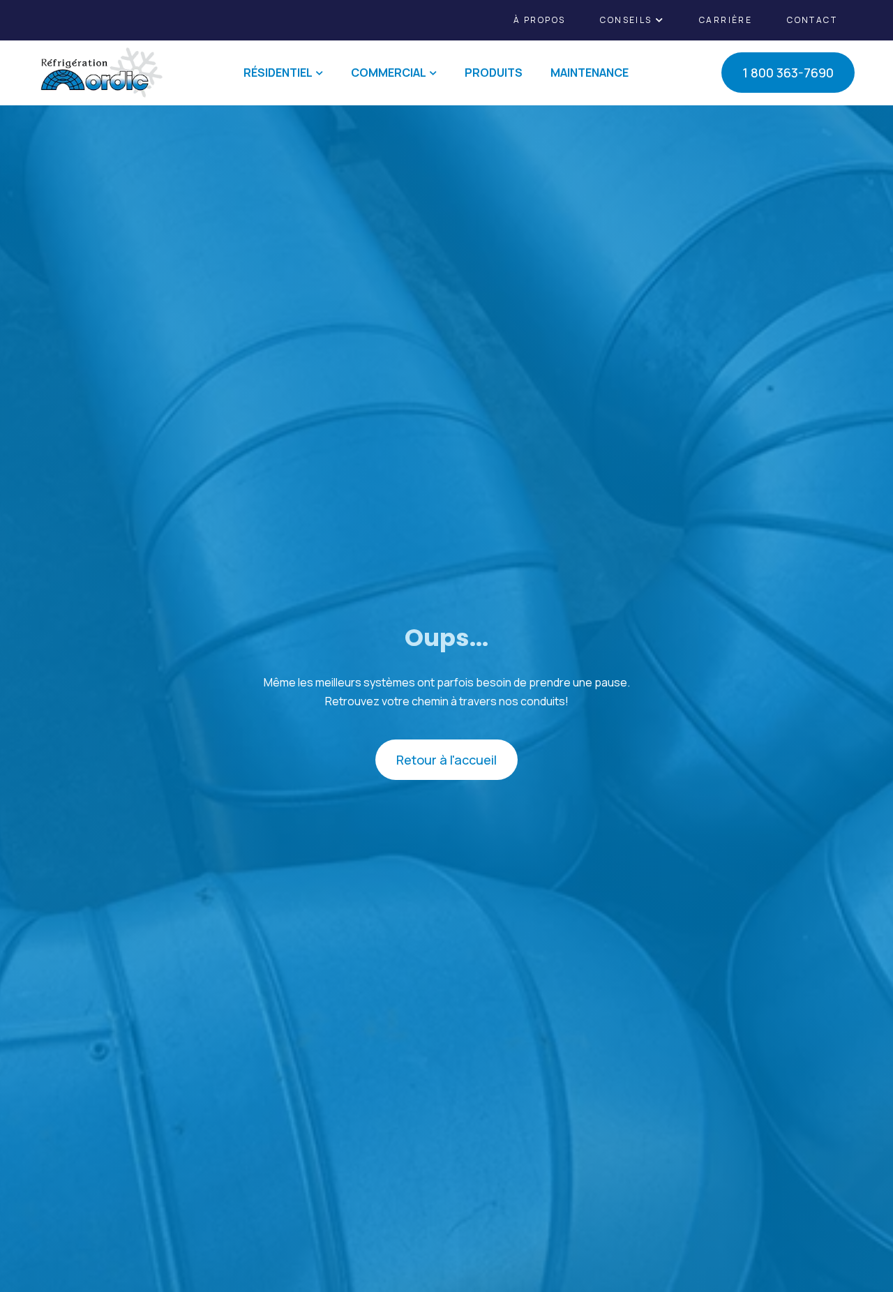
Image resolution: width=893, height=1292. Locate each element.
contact (812, 20)
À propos (539, 20)
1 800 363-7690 (788, 72)
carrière (725, 20)
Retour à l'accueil (446, 759)
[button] (632, 20)
